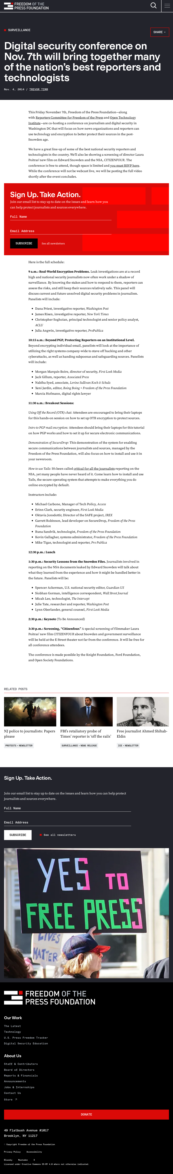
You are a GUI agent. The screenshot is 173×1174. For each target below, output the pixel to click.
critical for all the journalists (94, 468)
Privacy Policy (12, 1152)
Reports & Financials (21, 1075)
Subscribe (24, 243)
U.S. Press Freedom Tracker (26, 1037)
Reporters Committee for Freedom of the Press (69, 117)
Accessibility (34, 1152)
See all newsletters (53, 243)
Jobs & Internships (19, 1087)
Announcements (15, 1081)
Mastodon (23, 1160)
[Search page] (153, 8)
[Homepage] (26, 6)
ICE (120, 745)
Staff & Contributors (21, 1063)
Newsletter (25, 745)
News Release (89, 745)
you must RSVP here (124, 165)
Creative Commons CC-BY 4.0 (37, 1164)
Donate (86, 1114)
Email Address (22, 231)
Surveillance (19, 30)
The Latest (12, 1026)
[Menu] (167, 6)
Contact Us (12, 1093)
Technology (12, 1031)
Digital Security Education (26, 1043)
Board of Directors (19, 1069)
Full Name (18, 217)
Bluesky (8, 1160)
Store (8, 1099)
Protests (10, 745)
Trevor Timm (38, 89)
